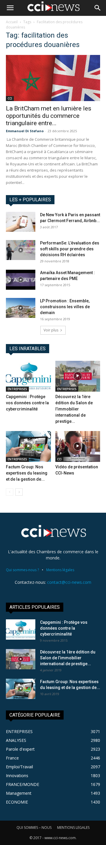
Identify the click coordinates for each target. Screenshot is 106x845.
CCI (10, 98)
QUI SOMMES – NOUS (34, 827)
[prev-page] (9, 492)
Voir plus (51, 330)
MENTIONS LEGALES (73, 827)
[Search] (98, 8)
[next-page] (19, 492)
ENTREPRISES (17, 389)
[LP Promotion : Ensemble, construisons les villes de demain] (20, 308)
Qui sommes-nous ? (22, 569)
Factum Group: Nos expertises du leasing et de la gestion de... (26, 473)
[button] (10, 8)
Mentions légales (60, 569)
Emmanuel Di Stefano (25, 131)
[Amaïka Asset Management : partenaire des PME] (20, 280)
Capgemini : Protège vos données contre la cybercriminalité (27, 402)
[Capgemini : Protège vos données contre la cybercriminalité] (28, 376)
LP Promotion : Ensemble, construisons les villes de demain (65, 307)
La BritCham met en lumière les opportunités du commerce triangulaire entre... (48, 116)
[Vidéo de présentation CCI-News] (77, 446)
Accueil (12, 21)
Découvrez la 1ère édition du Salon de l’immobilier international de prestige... (74, 409)
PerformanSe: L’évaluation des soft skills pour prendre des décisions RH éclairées (69, 249)
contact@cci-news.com (69, 582)
